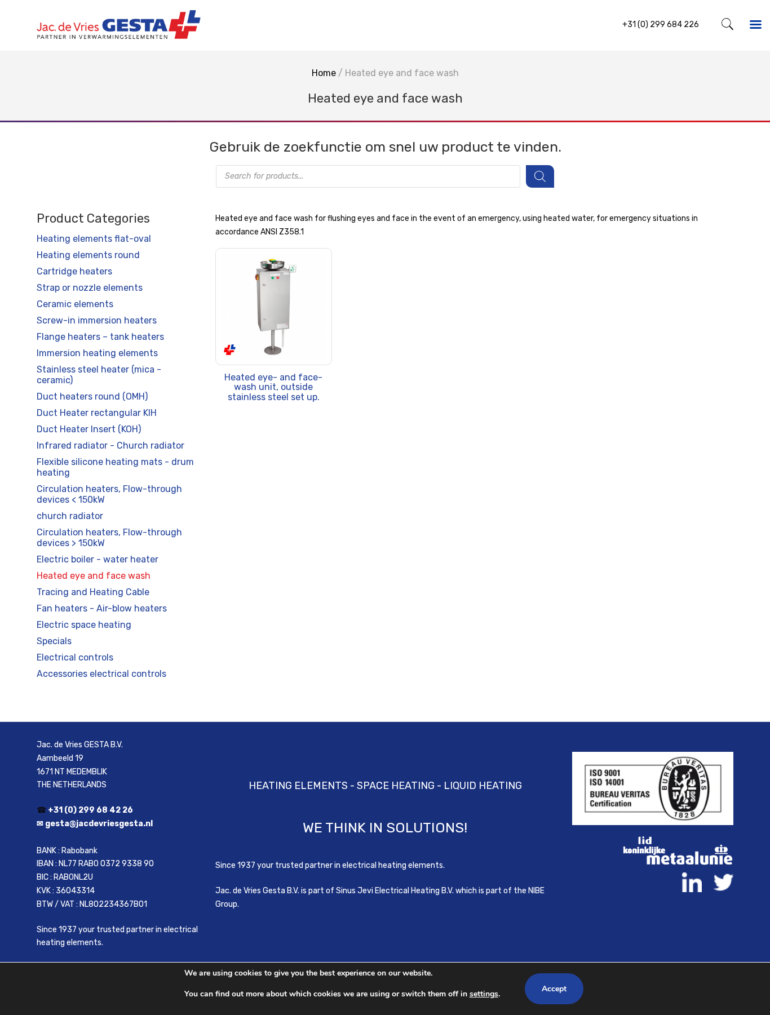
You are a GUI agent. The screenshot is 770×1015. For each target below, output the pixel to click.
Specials (54, 641)
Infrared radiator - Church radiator (110, 445)
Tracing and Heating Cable (93, 592)
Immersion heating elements (97, 353)
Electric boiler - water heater (97, 559)
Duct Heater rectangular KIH (97, 412)
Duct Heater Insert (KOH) (89, 429)
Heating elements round (88, 255)
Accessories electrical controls (101, 673)
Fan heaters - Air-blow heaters (102, 608)
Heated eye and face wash (94, 575)
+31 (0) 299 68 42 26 (90, 810)
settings (484, 994)
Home (324, 73)
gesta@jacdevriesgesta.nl (99, 823)
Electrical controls (75, 657)
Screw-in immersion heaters (97, 320)
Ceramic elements (75, 304)
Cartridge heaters (74, 271)
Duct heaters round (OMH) (92, 396)
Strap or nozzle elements (90, 287)
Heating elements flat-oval (94, 238)
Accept (554, 988)
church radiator (70, 516)
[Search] (540, 176)
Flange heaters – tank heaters (100, 336)
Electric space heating (84, 624)
